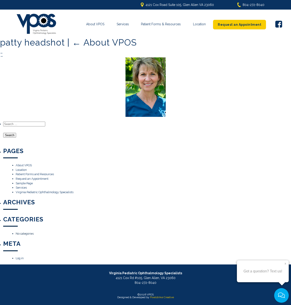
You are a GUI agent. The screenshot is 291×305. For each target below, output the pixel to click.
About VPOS (95, 24)
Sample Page (24, 183)
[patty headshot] (145, 87)
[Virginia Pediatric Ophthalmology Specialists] (36, 24)
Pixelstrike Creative (162, 297)
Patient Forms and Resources (35, 174)
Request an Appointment (239, 24)
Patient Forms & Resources (161, 24)
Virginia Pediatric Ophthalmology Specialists (44, 192)
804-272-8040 (253, 5)
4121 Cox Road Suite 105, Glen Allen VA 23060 (180, 5)
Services (123, 24)
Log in (20, 258)
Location (199, 24)
